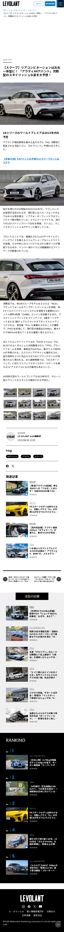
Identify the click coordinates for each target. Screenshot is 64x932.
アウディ (25, 456)
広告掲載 (26, 915)
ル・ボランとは (16, 911)
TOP (4, 10)
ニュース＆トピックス (17, 10)
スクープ (31, 10)
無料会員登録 (50, 4)
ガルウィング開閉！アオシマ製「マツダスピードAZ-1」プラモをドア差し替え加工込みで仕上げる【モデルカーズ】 (45, 580)
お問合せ (51, 911)
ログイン (39, 4)
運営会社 (37, 915)
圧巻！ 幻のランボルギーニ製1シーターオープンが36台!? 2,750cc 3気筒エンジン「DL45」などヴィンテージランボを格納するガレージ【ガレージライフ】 (19, 582)
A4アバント (12, 456)
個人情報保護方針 (35, 911)
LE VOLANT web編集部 (29, 436)
